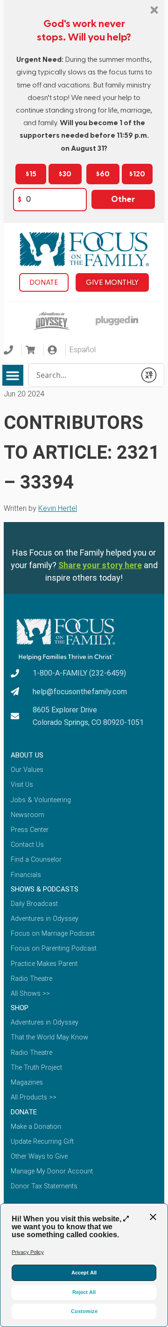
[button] (12, 375)
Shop (19, 1008)
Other (123, 199)
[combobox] (82, 375)
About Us (27, 755)
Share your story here (100, 565)
